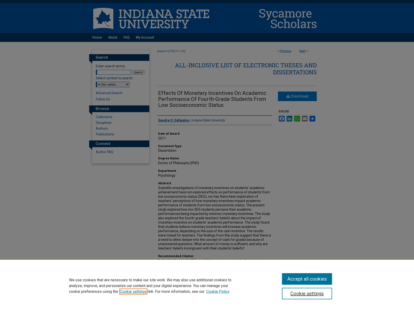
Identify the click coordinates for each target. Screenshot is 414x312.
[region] (207, 285)
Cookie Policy (218, 291)
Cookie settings (133, 291)
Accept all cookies (307, 279)
